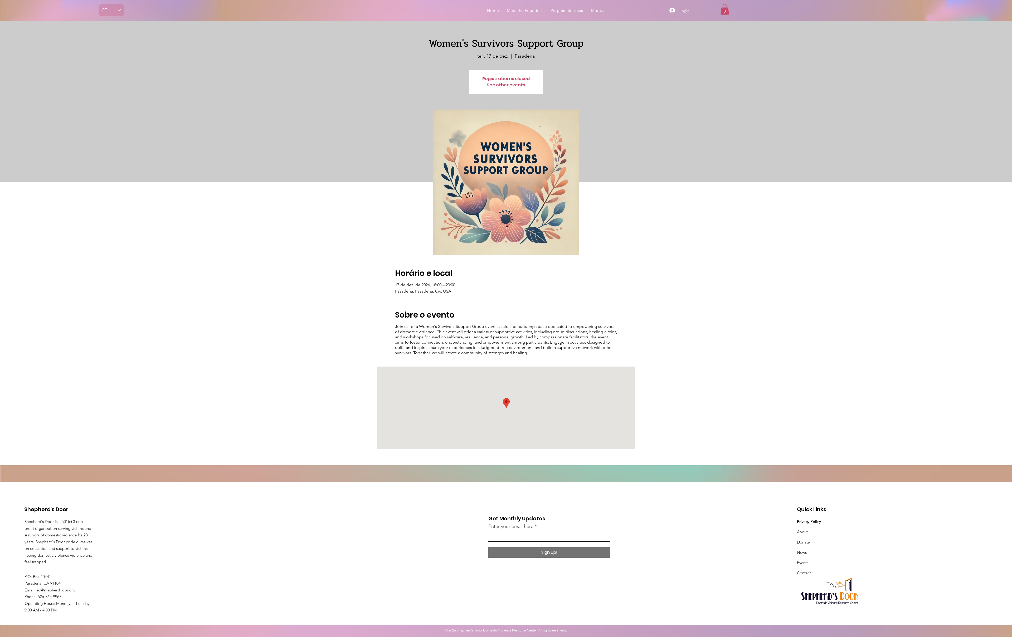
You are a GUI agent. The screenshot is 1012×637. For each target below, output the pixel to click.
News (802, 552)
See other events (506, 85)
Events (802, 562)
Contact (804, 572)
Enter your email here (510, 526)
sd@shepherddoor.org (55, 589)
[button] (724, 9)
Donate (803, 542)
